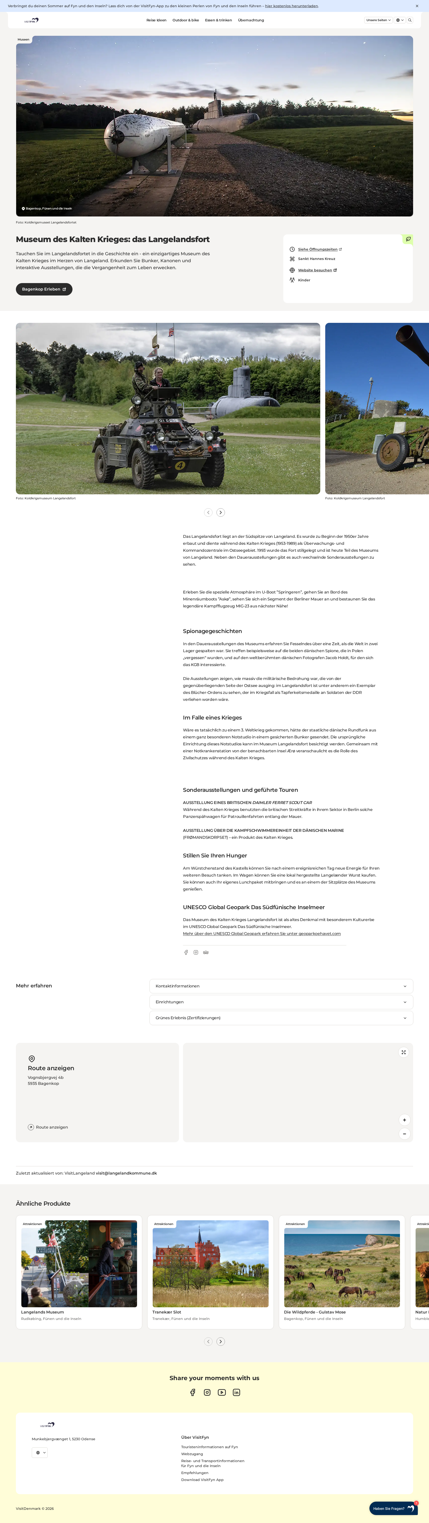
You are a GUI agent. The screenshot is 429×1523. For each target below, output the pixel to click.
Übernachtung (251, 20)
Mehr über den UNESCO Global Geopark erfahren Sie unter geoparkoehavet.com (262, 933)
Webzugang (192, 1454)
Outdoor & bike (186, 20)
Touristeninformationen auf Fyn (209, 1447)
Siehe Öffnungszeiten (318, 249)
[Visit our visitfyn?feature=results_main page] (221, 1392)
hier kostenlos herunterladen (291, 6)
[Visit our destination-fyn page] (236, 1392)
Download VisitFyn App (202, 1480)
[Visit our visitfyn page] (207, 1392)
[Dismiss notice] (417, 6)
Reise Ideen (156, 20)
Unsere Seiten (376, 20)
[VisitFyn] (47, 1425)
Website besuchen (315, 270)
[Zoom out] (405, 1134)
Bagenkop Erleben (41, 289)
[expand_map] (403, 1052)
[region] (298, 1092)
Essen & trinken (218, 20)
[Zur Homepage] (31, 20)
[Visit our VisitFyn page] (192, 1392)
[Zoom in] (405, 1120)
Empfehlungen (195, 1473)
